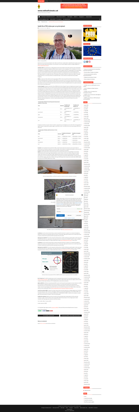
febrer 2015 (86, 308)
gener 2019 (86, 273)
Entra (85, 396)
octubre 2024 (86, 145)
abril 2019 (86, 267)
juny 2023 (86, 175)
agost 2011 (86, 369)
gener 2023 (86, 184)
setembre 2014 (87, 312)
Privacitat (69, 217)
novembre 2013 (87, 328)
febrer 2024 (86, 160)
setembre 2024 (87, 147)
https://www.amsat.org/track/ (66, 240)
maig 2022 (86, 199)
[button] (82, 195)
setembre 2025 (87, 125)
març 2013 (86, 339)
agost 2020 (86, 238)
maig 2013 (86, 336)
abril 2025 (86, 134)
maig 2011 (86, 375)
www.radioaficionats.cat (48, 10)
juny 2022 (86, 197)
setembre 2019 (87, 258)
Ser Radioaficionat (66, 19)
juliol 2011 (86, 371)
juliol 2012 (86, 351)
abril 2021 (86, 223)
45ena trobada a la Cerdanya (89, 79)
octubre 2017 (86, 301)
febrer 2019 (86, 271)
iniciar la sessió (43, 323)
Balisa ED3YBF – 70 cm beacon (56, 19)
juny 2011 (86, 373)
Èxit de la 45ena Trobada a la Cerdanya (91, 72)
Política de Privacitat (78, 202)
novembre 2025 (87, 121)
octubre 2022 (86, 190)
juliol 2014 (86, 315)
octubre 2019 (86, 256)
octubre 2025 (86, 123)
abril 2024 (86, 156)
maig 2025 (86, 132)
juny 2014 (86, 317)
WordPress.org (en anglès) (89, 401)
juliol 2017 (86, 306)
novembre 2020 (87, 232)
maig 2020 (86, 243)
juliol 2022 (86, 195)
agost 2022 (86, 193)
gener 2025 (86, 140)
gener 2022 (86, 206)
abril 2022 (86, 201)
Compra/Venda (89, 16)
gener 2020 (86, 251)
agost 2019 (86, 260)
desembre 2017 (87, 297)
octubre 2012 (86, 345)
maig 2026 (86, 110)
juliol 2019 (86, 262)
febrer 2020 (86, 249)
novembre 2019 (87, 254)
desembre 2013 (87, 327)
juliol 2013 (86, 334)
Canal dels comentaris (88, 400)
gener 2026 (86, 118)
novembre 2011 (87, 364)
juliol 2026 (86, 107)
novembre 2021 (87, 210)
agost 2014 (86, 314)
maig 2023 (86, 177)
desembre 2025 (87, 119)
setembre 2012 (87, 347)
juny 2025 (86, 131)
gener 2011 (86, 382)
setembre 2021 (87, 214)
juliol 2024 (86, 151)
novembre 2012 (87, 343)
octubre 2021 (86, 212)
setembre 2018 (87, 280)
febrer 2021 (86, 227)
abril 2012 (86, 356)
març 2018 (86, 291)
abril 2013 (86, 338)
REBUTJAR (69, 215)
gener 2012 (86, 360)
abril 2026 (86, 112)
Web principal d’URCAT (61, 16)
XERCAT (75, 16)
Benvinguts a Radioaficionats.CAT (47, 16)
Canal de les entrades (88, 398)
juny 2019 (86, 264)
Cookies (65, 217)
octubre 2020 (86, 234)
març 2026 (86, 114)
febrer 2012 (86, 358)
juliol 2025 (86, 129)
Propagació (81, 16)
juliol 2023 (86, 173)
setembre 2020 (87, 236)
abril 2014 (86, 321)
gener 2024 (86, 162)
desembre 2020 (87, 230)
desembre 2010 (87, 384)
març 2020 (86, 247)
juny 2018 (86, 286)
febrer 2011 (86, 380)
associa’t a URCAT (55, 307)
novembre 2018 (87, 277)
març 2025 (86, 136)
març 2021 (86, 225)
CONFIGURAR (78, 215)
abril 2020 (86, 245)
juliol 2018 (86, 284)
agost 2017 (86, 304)
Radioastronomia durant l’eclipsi (90, 77)
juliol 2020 (86, 240)
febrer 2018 (86, 293)
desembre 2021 (87, 208)
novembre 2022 (87, 188)
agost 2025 (86, 127)
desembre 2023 (87, 164)
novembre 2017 (87, 299)
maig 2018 (86, 288)
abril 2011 (86, 376)
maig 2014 (86, 319)
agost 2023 (86, 171)
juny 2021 (86, 219)
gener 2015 (86, 310)
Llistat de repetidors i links (44, 19)
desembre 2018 (87, 275)
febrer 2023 (86, 182)
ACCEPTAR (60, 215)
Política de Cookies (60, 203)
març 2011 (86, 378)
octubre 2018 (86, 278)
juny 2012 (86, 352)
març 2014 (86, 323)
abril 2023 (86, 179)
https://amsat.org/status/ (43, 279)
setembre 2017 (87, 303)
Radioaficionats (87, 390)
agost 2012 (86, 349)
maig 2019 (86, 266)
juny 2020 (86, 241)
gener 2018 (86, 295)
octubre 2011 (86, 365)
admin (49, 28)
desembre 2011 (87, 362)
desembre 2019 (87, 253)
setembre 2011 (87, 367)
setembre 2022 (87, 192)
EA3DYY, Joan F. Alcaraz (88, 97)
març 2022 (86, 203)
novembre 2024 (87, 143)
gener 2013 (86, 341)
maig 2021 (86, 221)
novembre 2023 (87, 166)
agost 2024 (86, 149)
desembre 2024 (87, 142)
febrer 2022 (86, 205)
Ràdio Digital (69, 16)
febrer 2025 (86, 138)
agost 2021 (86, 216)
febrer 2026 (86, 116)
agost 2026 (86, 105)
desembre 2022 (87, 186)
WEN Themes (72, 410)
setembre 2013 (87, 330)
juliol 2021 (86, 217)
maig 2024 (86, 155)
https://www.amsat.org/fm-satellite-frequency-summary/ (62, 288)
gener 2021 (86, 229)
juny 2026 (86, 108)
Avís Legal (73, 217)
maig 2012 (86, 354)
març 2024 (86, 158)
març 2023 (86, 180)
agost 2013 (86, 332)
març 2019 (86, 269)
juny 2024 (86, 153)
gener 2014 (86, 325)
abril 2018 (86, 290)
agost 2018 (86, 282)
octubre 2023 (86, 168)
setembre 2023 (87, 169)
